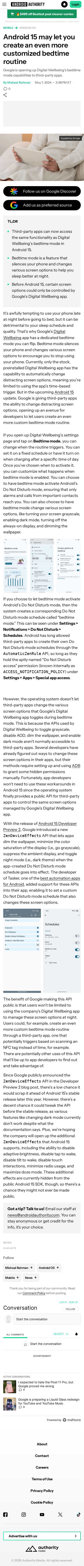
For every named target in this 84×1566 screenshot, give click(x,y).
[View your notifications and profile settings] (76, 1334)
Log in (63, 1302)
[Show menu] (4, 4)
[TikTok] (78, 1514)
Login (75, 4)
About (42, 1444)
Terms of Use (42, 1479)
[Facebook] (5, 1514)
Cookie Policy (42, 1502)
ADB (76, 765)
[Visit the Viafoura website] (71, 1420)
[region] (42, 1362)
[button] (42, 4)
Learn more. (73, 21)
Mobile (8, 27)
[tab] (15, 1334)
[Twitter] (60, 1514)
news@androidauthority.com (33, 1215)
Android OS (27, 27)
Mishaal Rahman (19, 82)
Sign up (73, 1302)
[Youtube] (42, 1514)
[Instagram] (24, 1514)
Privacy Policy (42, 1490)
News (7, 1242)
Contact (42, 1455)
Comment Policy (34, 1293)
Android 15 (64, 392)
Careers (42, 1467)
